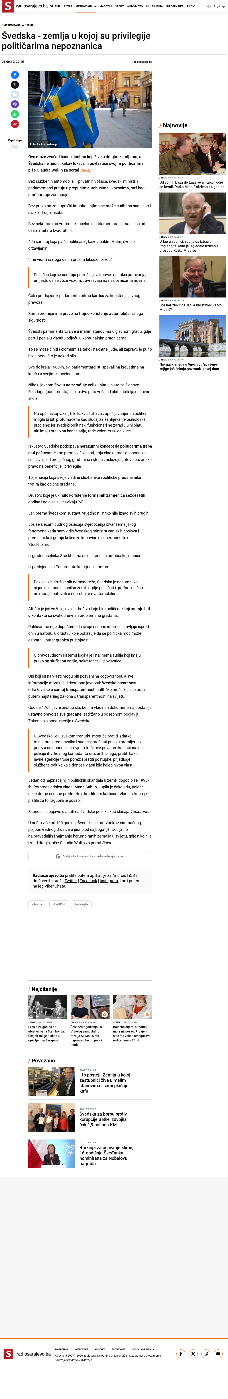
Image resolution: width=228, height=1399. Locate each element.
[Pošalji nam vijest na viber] (205, 1353)
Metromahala (86, 6)
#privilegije (81, 904)
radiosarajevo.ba (94, 1355)
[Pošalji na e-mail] (15, 94)
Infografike (174, 6)
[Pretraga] (214, 6)
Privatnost (118, 1349)
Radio (191, 6)
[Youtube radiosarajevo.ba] (218, 1353)
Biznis (68, 6)
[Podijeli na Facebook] (15, 75)
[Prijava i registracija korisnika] (218, 6)
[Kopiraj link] (15, 124)
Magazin (106, 6)
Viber (49, 886)
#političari (59, 904)
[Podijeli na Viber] (15, 104)
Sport (119, 6)
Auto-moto (135, 6)
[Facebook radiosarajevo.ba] (180, 1353)
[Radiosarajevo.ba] (27, 1354)
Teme (30, 25)
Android (119, 875)
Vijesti (55, 6)
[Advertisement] (90, 944)
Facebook (88, 880)
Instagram (109, 880)
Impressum (81, 1349)
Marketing (61, 1349)
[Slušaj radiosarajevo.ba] (223, 6)
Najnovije (175, 125)
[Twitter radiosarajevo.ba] (193, 1353)
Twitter (71, 880)
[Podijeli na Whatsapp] (15, 114)
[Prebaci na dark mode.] (210, 6)
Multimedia (154, 6)
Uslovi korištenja (143, 1349)
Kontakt (100, 1349)
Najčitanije (44, 989)
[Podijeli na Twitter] (15, 85)
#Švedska (37, 904)
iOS (132, 875)
